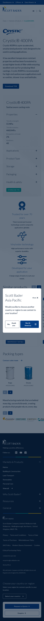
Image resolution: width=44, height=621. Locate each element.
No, (11, 324)
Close (34, 297)
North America (28, 324)
